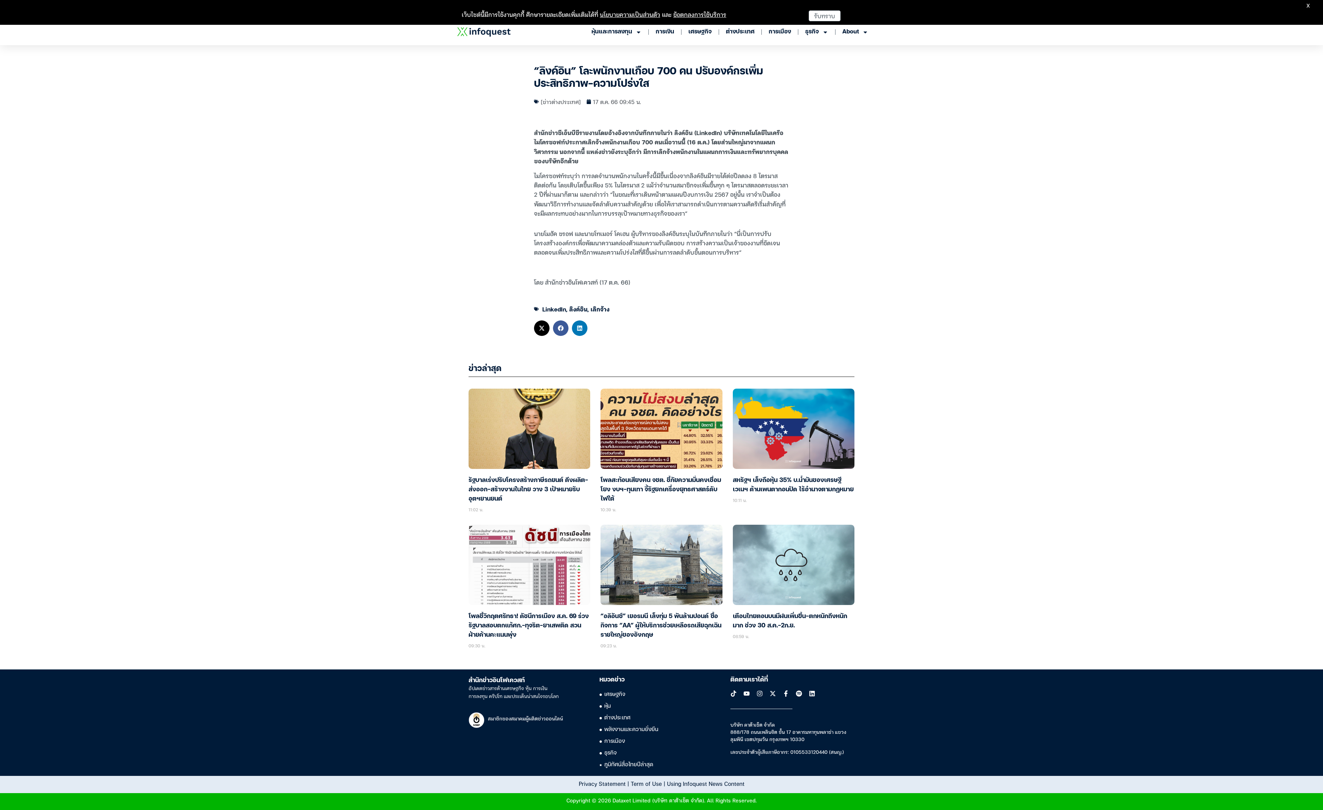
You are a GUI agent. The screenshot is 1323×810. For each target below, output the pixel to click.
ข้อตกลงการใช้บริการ (699, 14)
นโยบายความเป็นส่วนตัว (630, 14)
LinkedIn (554, 309)
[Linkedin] (812, 693)
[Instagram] (760, 693)
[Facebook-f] (786, 693)
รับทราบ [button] (824, 16)
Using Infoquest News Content (706, 783)
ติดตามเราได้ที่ (749, 680)
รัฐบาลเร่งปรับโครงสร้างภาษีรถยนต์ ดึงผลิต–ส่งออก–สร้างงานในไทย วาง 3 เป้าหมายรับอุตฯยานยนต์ (528, 490)
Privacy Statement (602, 783)
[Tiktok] (733, 693)
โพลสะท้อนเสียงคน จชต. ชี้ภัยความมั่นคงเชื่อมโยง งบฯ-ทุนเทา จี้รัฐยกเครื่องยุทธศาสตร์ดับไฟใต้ (661, 490)
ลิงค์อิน (578, 309)
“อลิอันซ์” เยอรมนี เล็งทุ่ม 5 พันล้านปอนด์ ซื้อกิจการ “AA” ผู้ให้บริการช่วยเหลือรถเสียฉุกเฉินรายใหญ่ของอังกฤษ (661, 626)
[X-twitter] (773, 693)
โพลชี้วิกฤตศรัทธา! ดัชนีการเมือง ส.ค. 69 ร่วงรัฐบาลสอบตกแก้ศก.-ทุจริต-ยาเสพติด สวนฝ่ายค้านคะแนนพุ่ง (529, 626)
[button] (542, 328)
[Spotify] (799, 693)
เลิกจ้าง (600, 309)
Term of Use (646, 783)
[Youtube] (746, 693)
